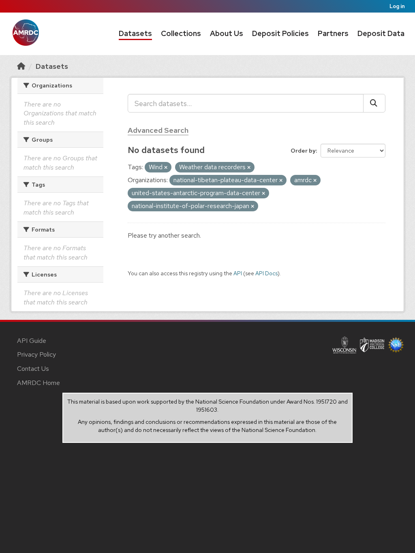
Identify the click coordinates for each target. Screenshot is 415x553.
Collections (181, 33)
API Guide (31, 340)
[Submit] (374, 103)
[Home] (21, 66)
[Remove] (165, 167)
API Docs (266, 273)
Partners (333, 33)
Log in (397, 6)
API (237, 273)
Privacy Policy (36, 354)
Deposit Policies (280, 33)
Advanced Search (158, 130)
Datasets (135, 33)
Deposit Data (380, 33)
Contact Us (33, 368)
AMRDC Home (38, 383)
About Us (226, 33)
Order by (303, 150)
